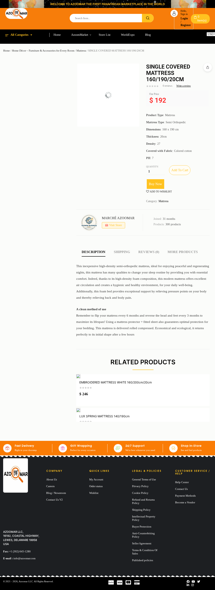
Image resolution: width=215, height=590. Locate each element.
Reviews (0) (148, 252)
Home (6, 50)
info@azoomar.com (24, 558)
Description (93, 252)
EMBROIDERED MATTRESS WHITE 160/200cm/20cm (115, 382)
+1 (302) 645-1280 (20, 551)
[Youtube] (193, 581)
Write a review (183, 85)
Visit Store (115, 225)
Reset (210, 37)
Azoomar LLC (26, 581)
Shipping (122, 252)
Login (184, 18)
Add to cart (179, 170)
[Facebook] (188, 581)
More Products (183, 252)
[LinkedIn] (188, 585)
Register (186, 25)
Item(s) (202, 18)
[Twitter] (198, 581)
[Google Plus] (192, 585)
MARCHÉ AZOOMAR (118, 218)
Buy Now (155, 184)
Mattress (81, 50)
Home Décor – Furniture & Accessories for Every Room (43, 50)
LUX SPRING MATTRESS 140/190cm (104, 416)
